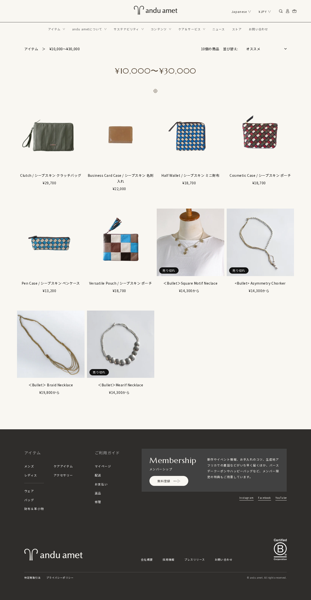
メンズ (29, 466)
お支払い (101, 484)
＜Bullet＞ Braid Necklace (50, 384)
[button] (56, 29)
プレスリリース (194, 559)
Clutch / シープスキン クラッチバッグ (50, 175)
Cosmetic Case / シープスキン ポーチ (260, 175)
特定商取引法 (32, 577)
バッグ (29, 500)
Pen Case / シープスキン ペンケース (51, 283)
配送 (98, 475)
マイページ (103, 466)
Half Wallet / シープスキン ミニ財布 (190, 175)
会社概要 (147, 559)
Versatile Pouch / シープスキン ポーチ (120, 283)
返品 (98, 493)
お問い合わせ (224, 559)
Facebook (264, 497)
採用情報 (168, 559)
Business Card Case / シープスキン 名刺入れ (121, 178)
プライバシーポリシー (60, 577)
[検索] (280, 11)
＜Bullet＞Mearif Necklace (120, 384)
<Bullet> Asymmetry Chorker (260, 283)
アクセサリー (63, 475)
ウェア (29, 491)
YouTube (281, 497)
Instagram (246, 497)
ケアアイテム (63, 466)
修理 (98, 502)
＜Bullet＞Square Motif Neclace (190, 283)
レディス (30, 475)
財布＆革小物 (34, 509)
